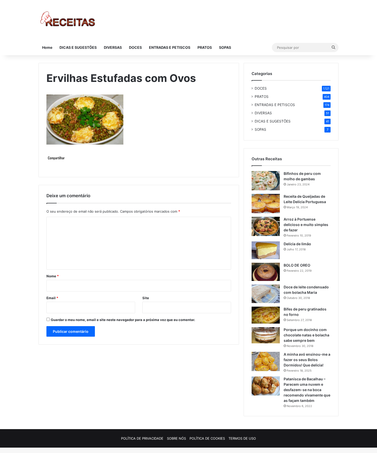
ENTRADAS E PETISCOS (169, 47)
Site (145, 298)
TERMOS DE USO (242, 438)
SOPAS (225, 47)
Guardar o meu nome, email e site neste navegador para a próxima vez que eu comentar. (123, 320)
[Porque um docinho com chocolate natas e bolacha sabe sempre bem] (266, 335)
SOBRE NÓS (176, 438)
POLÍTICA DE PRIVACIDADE (142, 438)
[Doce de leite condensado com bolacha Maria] (266, 294)
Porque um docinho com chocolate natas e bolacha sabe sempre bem (306, 335)
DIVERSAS (113, 47)
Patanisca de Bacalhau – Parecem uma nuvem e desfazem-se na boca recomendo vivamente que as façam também (307, 390)
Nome (52, 276)
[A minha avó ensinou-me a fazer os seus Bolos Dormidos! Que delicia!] (266, 361)
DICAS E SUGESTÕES (78, 47)
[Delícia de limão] (266, 250)
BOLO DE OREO (297, 265)
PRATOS (204, 47)
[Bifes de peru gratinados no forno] (266, 315)
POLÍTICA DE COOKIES (207, 438)
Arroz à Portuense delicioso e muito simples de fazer (306, 224)
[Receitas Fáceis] (68, 20)
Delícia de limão (297, 244)
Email (52, 298)
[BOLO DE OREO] (266, 272)
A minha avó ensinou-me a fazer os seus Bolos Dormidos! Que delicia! (307, 359)
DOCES (135, 47)
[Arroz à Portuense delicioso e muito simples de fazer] (266, 226)
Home (47, 47)
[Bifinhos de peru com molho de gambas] (266, 180)
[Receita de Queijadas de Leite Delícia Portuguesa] (266, 203)
